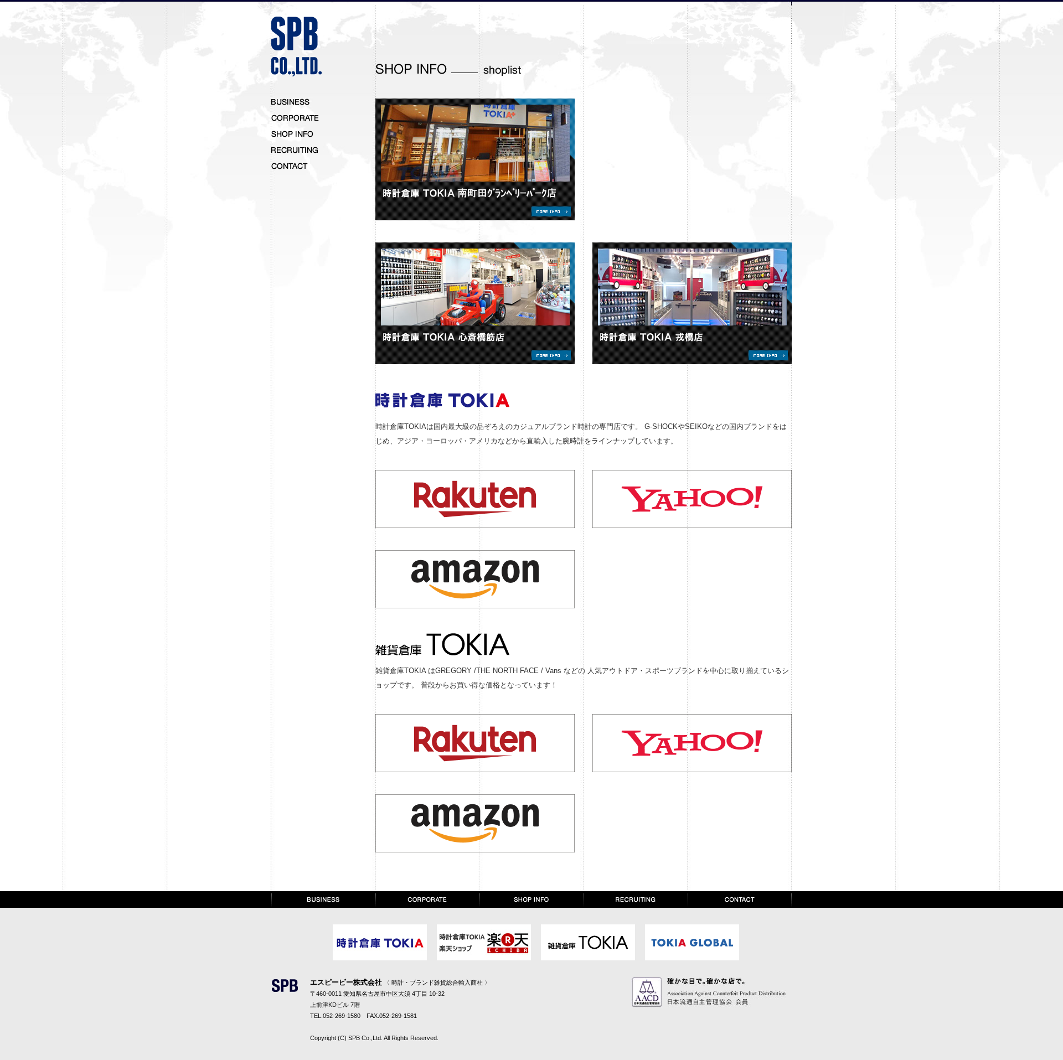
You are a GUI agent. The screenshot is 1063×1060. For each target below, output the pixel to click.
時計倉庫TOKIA (380, 942)
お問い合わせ (299, 166)
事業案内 (299, 102)
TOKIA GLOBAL (692, 942)
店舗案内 (299, 134)
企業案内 (299, 118)
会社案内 (427, 899)
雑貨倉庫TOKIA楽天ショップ (588, 942)
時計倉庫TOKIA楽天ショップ (484, 942)
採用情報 (299, 150)
